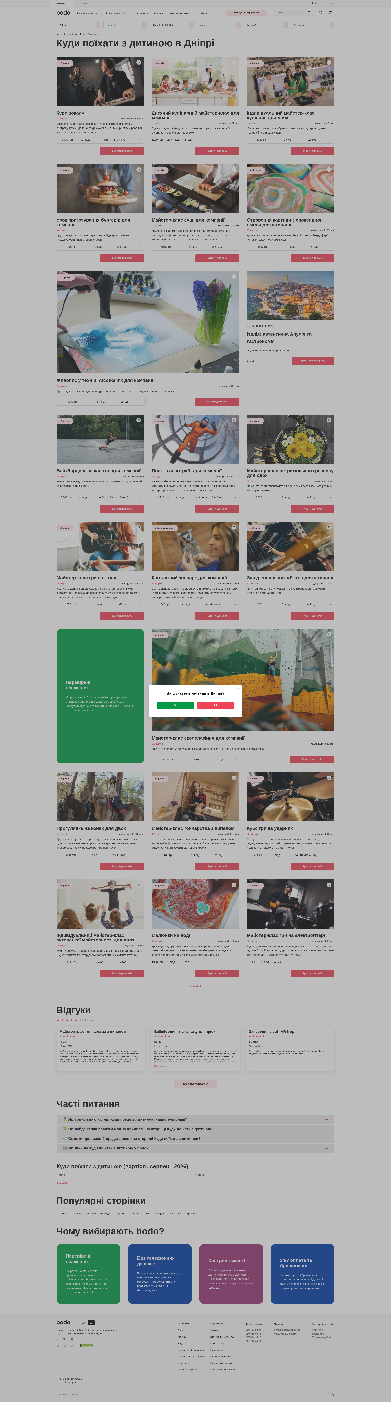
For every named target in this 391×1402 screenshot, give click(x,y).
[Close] (238, 689)
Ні (215, 705)
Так (176, 705)
